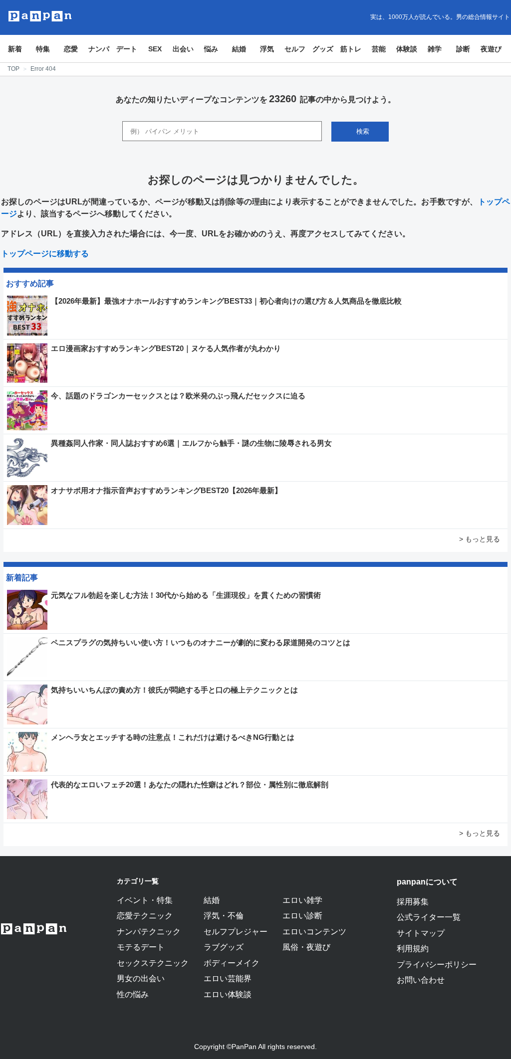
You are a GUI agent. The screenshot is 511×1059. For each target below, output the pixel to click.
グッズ (322, 49)
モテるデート (141, 946)
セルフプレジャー (235, 931)
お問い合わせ (421, 979)
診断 (463, 49)
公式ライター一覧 (429, 916)
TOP (13, 68)
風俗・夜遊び (306, 946)
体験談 (406, 49)
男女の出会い (141, 978)
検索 (362, 131)
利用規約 (413, 948)
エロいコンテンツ (314, 931)
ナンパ (98, 49)
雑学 (435, 49)
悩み (211, 49)
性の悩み (133, 994)
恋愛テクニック (145, 915)
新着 (15, 49)
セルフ (294, 49)
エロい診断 (302, 915)
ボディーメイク (231, 962)
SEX (155, 49)
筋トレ (350, 49)
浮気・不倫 (224, 915)
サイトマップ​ (421, 932)
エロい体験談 (228, 994)
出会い (183, 49)
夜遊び (491, 49)
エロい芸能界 (228, 978)
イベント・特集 (145, 899)
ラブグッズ (224, 946)
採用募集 (413, 901)
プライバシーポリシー (437, 964)
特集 (43, 49)
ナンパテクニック (149, 931)
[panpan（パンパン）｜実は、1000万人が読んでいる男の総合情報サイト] (40, 16)
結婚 (239, 49)
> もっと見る (479, 539)
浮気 (267, 49)
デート (126, 49)
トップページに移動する (45, 253)
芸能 (379, 49)
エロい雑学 (302, 899)
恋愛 (71, 49)
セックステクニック (153, 962)
